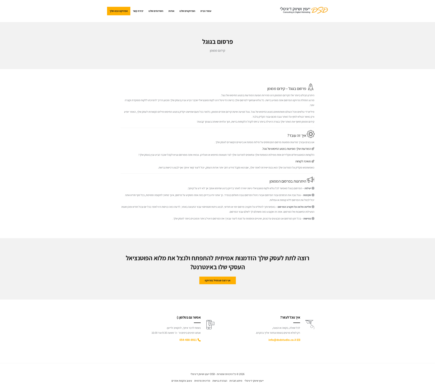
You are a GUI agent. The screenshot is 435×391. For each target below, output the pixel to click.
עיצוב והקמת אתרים (181, 380)
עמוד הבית (205, 11)
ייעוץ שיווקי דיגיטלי (254, 380)
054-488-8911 (188, 340)
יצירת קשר (138, 11)
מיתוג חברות (235, 380)
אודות (171, 11)
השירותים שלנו (156, 11)
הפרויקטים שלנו (187, 11)
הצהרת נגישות (219, 380)
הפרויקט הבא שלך (119, 11)
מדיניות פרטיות (202, 380)
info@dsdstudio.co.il (282, 340)
